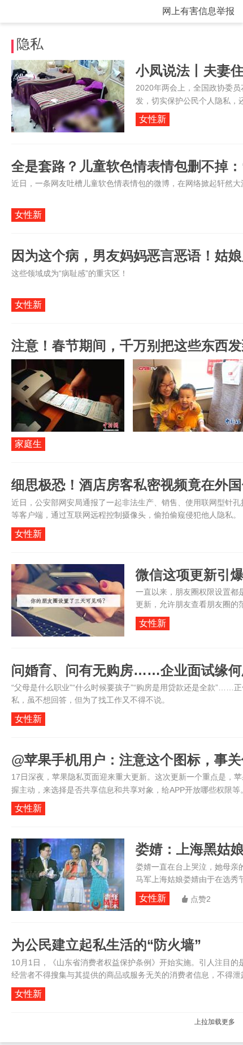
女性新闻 (152, 120)
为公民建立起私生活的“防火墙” (106, 944)
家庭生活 (28, 445)
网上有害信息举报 (198, 11)
